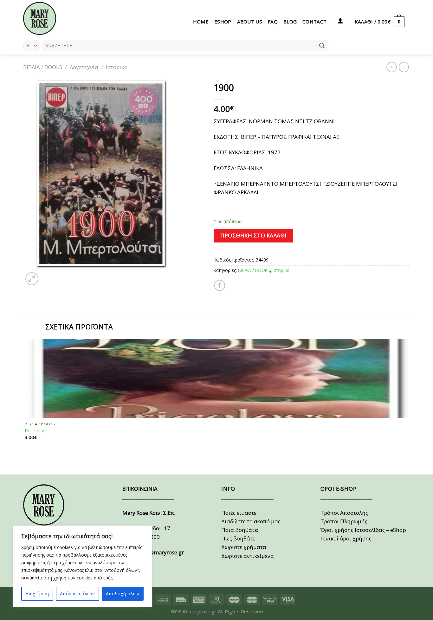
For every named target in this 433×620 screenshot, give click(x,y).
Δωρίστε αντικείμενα (247, 555)
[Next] (48, 275)
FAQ (273, 21)
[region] (82, 566)
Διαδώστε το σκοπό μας (251, 521)
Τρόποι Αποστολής (344, 512)
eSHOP (222, 21)
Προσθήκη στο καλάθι (253, 235)
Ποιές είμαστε (238, 512)
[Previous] (26, 462)
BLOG (290, 21)
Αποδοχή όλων (122, 594)
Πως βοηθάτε (238, 538)
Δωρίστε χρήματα (243, 547)
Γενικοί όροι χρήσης (346, 538)
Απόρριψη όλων (77, 594)
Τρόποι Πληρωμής (343, 521)
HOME (201, 21)
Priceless (35, 431)
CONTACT (314, 21)
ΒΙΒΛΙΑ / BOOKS (42, 67)
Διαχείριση (37, 594)
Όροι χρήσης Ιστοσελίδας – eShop (363, 529)
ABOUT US (249, 21)
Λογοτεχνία (84, 67)
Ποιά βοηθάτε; (239, 529)
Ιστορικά (117, 67)
